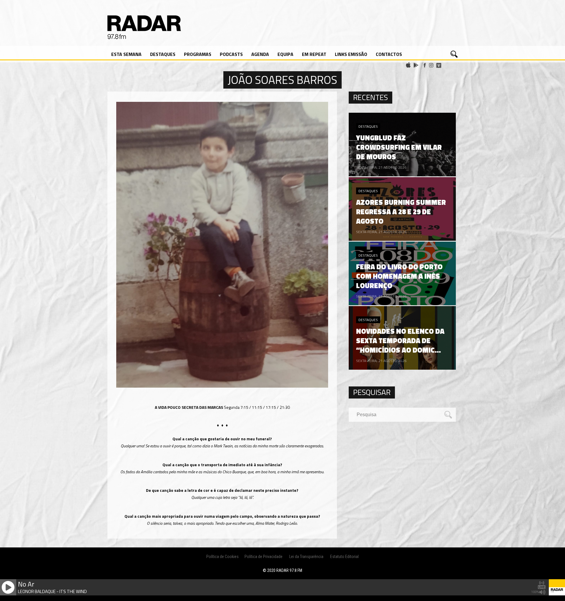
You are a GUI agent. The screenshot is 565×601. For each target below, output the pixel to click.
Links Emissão (351, 54)
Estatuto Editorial (344, 556)
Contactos (389, 54)
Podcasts (231, 54)
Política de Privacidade (263, 556)
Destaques (162, 54)
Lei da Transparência (306, 556)
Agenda (260, 54)
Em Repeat (314, 54)
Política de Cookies (222, 556)
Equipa (285, 54)
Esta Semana (126, 54)
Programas (197, 54)
